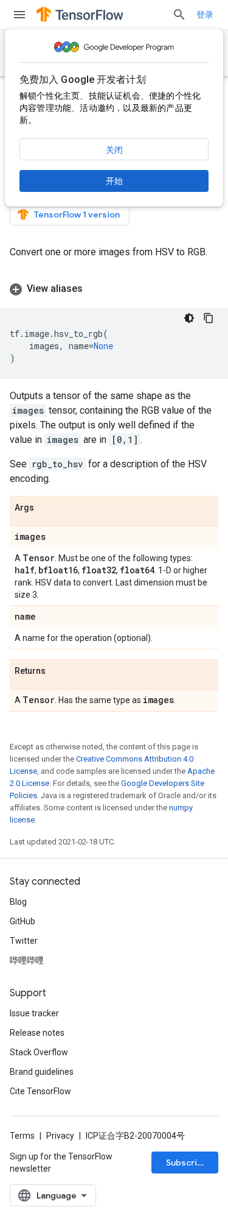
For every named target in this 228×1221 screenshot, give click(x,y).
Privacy (60, 1136)
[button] (114, 288)
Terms (22, 1136)
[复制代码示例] (208, 318)
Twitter (24, 941)
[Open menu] (19, 14)
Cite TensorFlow (40, 1091)
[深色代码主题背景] (189, 318)
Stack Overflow (39, 1052)
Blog (18, 902)
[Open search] (179, 14)
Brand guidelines (42, 1072)
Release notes (37, 1033)
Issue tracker (34, 1013)
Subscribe (187, 1162)
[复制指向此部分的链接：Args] (46, 508)
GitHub (22, 921)
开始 (114, 180)
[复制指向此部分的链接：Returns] (58, 671)
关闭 (114, 149)
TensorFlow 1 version (77, 214)
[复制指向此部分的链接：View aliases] (95, 288)
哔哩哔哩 (27, 960)
